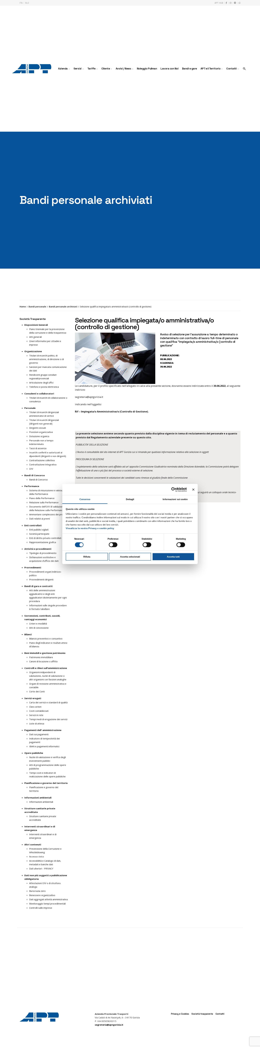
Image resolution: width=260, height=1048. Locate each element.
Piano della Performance (41, 498)
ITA (21, 3)
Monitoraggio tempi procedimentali (47, 903)
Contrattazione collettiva (42, 460)
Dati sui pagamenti (38, 734)
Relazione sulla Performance (44, 502)
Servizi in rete (36, 715)
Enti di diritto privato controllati (45, 537)
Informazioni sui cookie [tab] (175, 499)
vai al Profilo (85, 427)
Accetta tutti (173, 557)
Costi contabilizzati (38, 710)
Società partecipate (39, 533)
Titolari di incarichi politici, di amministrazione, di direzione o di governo (46, 359)
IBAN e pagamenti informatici (44, 746)
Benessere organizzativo (42, 895)
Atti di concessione (39, 627)
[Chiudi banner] (193, 489)
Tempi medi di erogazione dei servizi (48, 719)
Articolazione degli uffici (41, 382)
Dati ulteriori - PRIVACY (41, 868)
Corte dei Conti (37, 691)
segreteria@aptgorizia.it (89, 397)
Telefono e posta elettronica (44, 386)
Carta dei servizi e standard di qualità (48, 702)
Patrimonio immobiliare (41, 657)
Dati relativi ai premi (39, 518)
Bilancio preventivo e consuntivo (45, 638)
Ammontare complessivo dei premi (47, 514)
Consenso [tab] (84, 499)
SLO (27, 3)
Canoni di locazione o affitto (43, 661)
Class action (35, 706)
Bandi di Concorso (38, 479)
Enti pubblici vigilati (38, 529)
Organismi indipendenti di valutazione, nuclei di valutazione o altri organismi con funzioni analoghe (47, 676)
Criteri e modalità (38, 623)
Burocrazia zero (37, 890)
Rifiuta (86, 557)
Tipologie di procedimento (42, 553)
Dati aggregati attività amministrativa (48, 899)
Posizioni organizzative (41, 432)
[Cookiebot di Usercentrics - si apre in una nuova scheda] (173, 489)
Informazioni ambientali (41, 801)
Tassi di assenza (37, 448)
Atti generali (35, 336)
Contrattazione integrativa (42, 464)
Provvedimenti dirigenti (41, 579)
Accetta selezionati (130, 557)
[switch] (113, 544)
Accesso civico (36, 856)
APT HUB (219, 3)
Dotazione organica (39, 436)
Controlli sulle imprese (40, 907)
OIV (31, 468)
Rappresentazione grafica (42, 542)
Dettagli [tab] (130, 499)
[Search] (244, 68)
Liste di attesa (36, 723)
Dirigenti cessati (37, 427)
